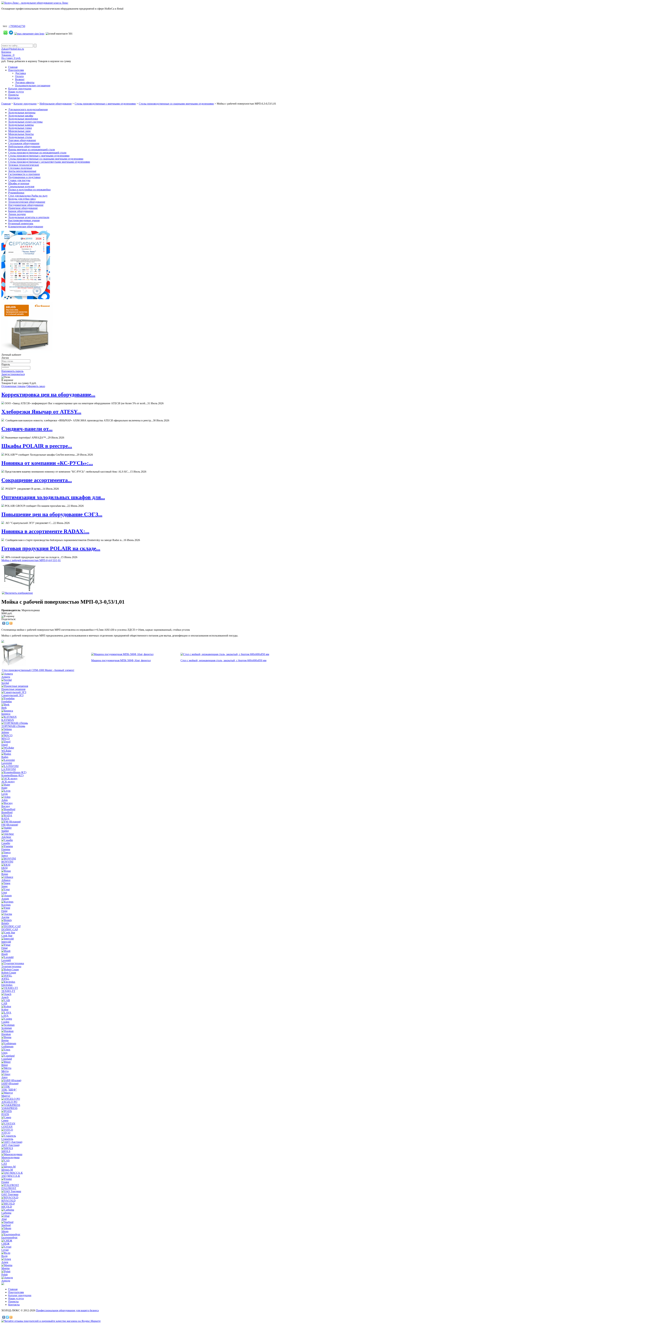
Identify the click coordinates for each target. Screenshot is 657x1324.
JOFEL (5, 978)
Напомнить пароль (12, 371)
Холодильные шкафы (20, 115)
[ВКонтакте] (4, 623)
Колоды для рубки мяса (22, 198)
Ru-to (4, 1256)
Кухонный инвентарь (20, 223)
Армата (5, 676)
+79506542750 (17, 26)
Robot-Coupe (8, 972)
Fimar (4, 947)
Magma (5, 1268)
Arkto (4, 800)
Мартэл (5, 1095)
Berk (4, 707)
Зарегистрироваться (13, 374)
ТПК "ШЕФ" (9, 1089)
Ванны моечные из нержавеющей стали (31, 149)
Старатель (7, 1138)
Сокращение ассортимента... (36, 480)
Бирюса (5, 713)
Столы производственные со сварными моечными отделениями (176, 103)
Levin (4, 793)
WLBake (6, 750)
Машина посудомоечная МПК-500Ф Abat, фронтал (121, 660)
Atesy (4, 1077)
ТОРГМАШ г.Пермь (13, 726)
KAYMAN (7, 719)
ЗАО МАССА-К (10, 1175)
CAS (4, 1163)
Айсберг (6, 837)
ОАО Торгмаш (9, 1194)
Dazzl (4, 744)
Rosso (4, 874)
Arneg (4, 1262)
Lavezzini (6, 763)
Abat (4, 1219)
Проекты (13, 94)
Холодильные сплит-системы (25, 121)
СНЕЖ (5, 1243)
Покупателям (16, 70)
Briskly (5, 923)
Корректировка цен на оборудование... (48, 394)
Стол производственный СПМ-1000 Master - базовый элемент (38, 670)
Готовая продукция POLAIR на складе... (50, 548)
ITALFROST (8, 1188)
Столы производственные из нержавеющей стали (37, 152)
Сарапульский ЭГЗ (12, 695)
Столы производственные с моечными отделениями (105, 103)
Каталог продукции (19, 88)
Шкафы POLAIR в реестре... (36, 446)
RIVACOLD (8, 1200)
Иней (4, 954)
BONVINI (7, 861)
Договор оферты (24, 82)
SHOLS (5, 1151)
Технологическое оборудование (26, 201)
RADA (5, 818)
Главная (12, 67)
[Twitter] (7, 623)
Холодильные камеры (21, 124)
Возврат (19, 79)
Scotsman (6, 1028)
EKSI (4, 867)
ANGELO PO (9, 1101)
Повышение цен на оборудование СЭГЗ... (51, 514)
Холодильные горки (20, 127)
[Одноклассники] (11, 623)
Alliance (5, 880)
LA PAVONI (8, 769)
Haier (4, 787)
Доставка (20, 73)
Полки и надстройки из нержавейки (29, 189)
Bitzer (4, 1065)
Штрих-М (7, 1169)
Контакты (14, 97)
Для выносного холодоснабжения (28, 109)
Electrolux (6, 984)
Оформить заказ (35, 386)
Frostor (5, 1182)
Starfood (6, 1225)
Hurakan (6, 1034)
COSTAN (6, 1126)
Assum (5, 898)
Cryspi (5, 1249)
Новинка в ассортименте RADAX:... (45, 531)
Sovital (5, 683)
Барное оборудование (20, 211)
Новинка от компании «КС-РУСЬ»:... (47, 463)
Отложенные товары (13, 386)
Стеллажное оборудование (23, 143)
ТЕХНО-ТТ (8, 991)
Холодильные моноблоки (23, 118)
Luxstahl (6, 960)
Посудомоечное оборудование (25, 204)
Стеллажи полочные (20, 168)
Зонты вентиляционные (22, 171)
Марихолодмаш (10, 1157)
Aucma (5, 917)
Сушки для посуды (19, 180)
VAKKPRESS (9, 1108)
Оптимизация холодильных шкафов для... (53, 497)
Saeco (4, 855)
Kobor (4, 1009)
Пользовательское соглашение (32, 85)
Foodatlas (6, 701)
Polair (4, 1274)
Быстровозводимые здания (24, 220)
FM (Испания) (9, 824)
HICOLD (6, 1206)
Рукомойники (16, 192)
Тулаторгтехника (11, 966)
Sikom (4, 1231)
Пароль (5, 364)
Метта (5, 1071)
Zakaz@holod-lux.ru (12, 48)
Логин (5, 357)
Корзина (6, 51)
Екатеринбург (9, 1237)
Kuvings (6, 904)
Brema (5, 1040)
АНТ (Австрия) (10, 1145)
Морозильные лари (19, 131)
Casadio (5, 843)
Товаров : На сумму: (11, 57)
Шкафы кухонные (18, 183)
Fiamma (5, 849)
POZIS (5, 1114)
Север (4, 1120)
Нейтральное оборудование (56, 103)
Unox (4, 1052)
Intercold (6, 941)
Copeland (6, 1058)
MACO (5, 738)
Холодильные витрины (21, 112)
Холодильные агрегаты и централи (28, 217)
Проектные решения (13, 689)
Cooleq (5, 1021)
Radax (4, 756)
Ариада (5, 1280)
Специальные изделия (21, 186)
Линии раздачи (17, 214)
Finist (4, 910)
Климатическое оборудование (25, 226)
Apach (5, 997)
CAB (4, 1003)
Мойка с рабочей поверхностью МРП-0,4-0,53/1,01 (31, 560)
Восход (5, 806)
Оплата (19, 76)
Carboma (6, 1212)
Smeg (4, 886)
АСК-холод (8, 781)
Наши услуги (16, 91)
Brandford (6, 812)
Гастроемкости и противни (24, 174)
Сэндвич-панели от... (27, 429)
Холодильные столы (20, 137)
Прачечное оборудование (23, 208)
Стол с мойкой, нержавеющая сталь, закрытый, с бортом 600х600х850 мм (223, 660)
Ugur (4, 892)
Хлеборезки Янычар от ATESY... (41, 412)
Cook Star (6, 935)
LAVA (5, 1015)
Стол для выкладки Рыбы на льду (28, 195)
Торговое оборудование (22, 140)
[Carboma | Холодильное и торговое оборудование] (27, 352)
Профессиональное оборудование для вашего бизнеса (67, 1310)
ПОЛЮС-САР (9, 929)
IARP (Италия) (9, 1083)
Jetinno (5, 732)
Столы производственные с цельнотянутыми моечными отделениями (49, 161)
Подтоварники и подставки (24, 177)
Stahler (5, 830)
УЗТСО (5, 1132)
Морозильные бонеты (21, 134)
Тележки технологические (23, 164)
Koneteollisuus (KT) (12, 775)
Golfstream (7, 1046)
